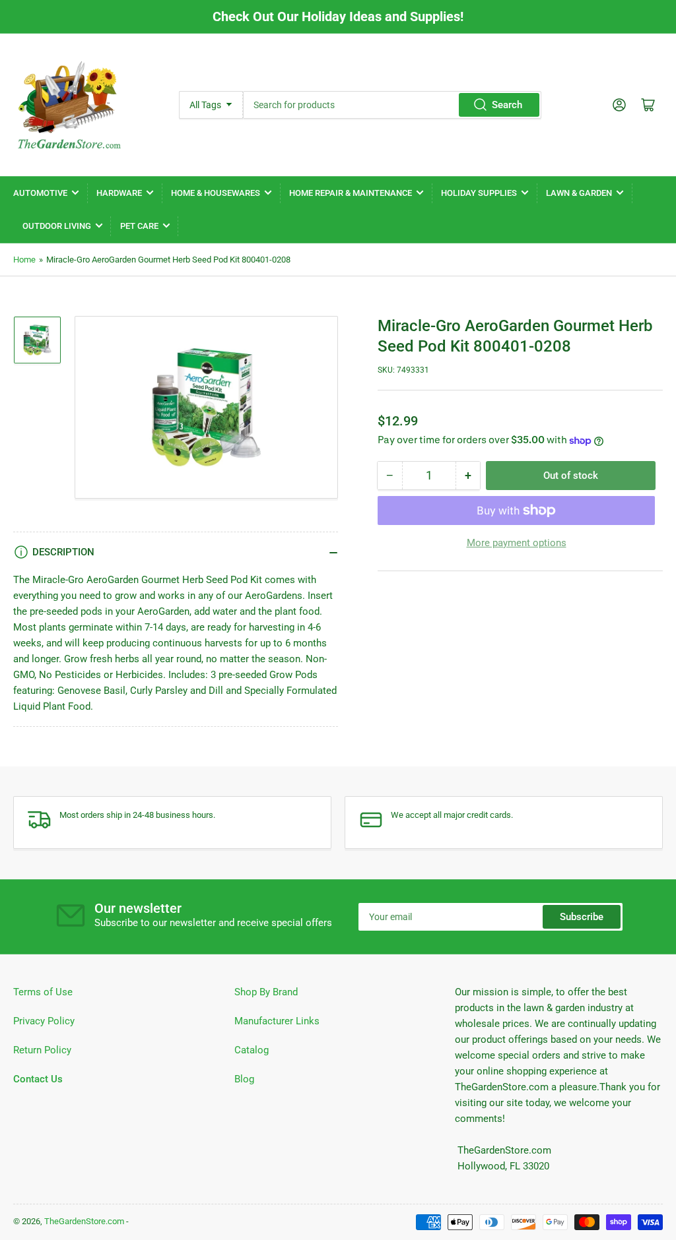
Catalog (251, 1050)
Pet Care (139, 226)
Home (24, 259)
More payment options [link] (516, 543)
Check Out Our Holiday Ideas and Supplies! (338, 16)
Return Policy (42, 1050)
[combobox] (392, 105)
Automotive (40, 193)
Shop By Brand (266, 992)
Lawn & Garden (579, 193)
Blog (244, 1079)
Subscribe (581, 917)
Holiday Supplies (479, 193)
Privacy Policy (44, 1021)
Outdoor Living (56, 226)
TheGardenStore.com (84, 1221)
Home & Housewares (215, 193)
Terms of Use (43, 992)
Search (507, 105)
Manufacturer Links (277, 1021)
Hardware (119, 193)
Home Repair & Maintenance (350, 193)
